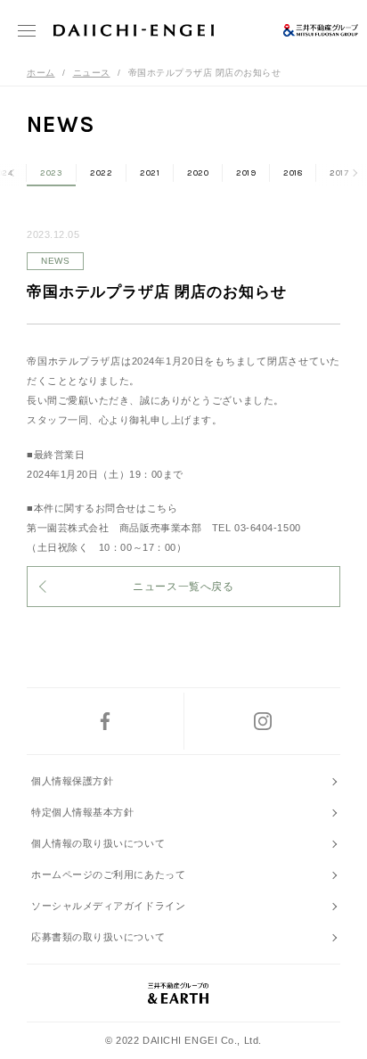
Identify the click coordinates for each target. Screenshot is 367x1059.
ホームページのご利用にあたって (108, 874)
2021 (149, 173)
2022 (101, 173)
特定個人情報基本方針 (83, 812)
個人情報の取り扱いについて (98, 843)
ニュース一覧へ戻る (183, 586)
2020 (197, 173)
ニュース (91, 73)
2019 (246, 173)
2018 (292, 173)
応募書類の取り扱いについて (98, 937)
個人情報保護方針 (72, 781)
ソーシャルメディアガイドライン (108, 905)
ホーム (41, 73)
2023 (51, 173)
